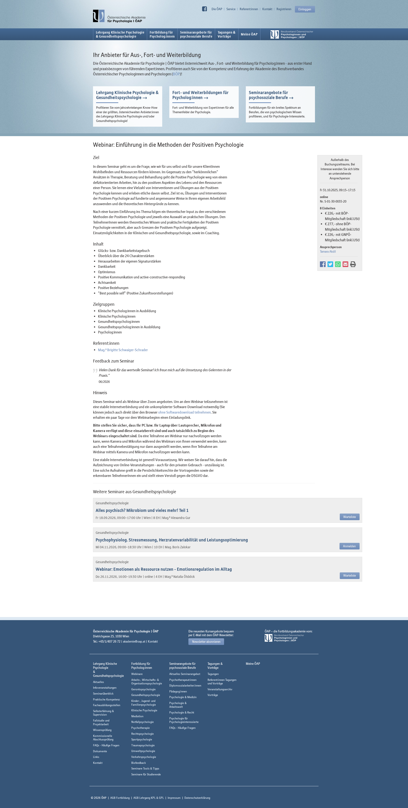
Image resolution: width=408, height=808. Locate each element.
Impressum (174, 797)
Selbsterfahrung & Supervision (103, 713)
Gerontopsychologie (143, 689)
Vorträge (213, 695)
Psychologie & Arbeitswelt (178, 705)
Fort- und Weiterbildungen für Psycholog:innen (200, 95)
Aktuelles (98, 682)
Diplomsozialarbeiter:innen (185, 685)
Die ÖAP (217, 9)
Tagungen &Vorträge (227, 34)
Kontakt (267, 9)
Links (96, 757)
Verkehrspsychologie (143, 757)
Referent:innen (249, 9)
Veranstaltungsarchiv (220, 689)
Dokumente (100, 751)
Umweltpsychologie (143, 751)
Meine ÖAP (249, 34)
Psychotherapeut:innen (182, 680)
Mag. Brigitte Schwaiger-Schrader (123, 350)
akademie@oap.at (134, 641)
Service (230, 9)
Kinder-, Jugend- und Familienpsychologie (143, 702)
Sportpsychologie (141, 739)
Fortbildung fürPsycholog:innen (162, 34)
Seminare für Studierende (146, 774)
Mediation (137, 716)
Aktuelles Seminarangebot (184, 674)
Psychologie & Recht (181, 712)
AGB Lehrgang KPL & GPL (148, 797)
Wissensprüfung (102, 730)
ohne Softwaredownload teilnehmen (184, 412)
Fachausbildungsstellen (106, 705)
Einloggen (304, 9)
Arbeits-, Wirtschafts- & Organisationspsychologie (146, 681)
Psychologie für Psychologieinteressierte (184, 720)
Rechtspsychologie (142, 733)
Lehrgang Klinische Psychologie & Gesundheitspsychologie (120, 34)
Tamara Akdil (328, 251)
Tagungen (213, 674)
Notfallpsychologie (142, 722)
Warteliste (349, 517)
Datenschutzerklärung (197, 797)
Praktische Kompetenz (106, 699)
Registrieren (283, 9)
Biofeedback (138, 763)
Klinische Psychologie (144, 710)
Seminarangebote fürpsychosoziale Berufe (196, 34)
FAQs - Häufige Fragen (106, 745)
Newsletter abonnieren (206, 642)
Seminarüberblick (103, 693)
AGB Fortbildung (120, 797)
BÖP (176, 74)
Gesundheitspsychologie (145, 695)
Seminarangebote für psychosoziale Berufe (268, 95)
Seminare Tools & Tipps (145, 768)
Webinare (137, 674)
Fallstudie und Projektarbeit (101, 722)
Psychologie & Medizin (182, 697)
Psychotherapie (140, 728)
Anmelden (349, 546)
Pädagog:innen (178, 691)
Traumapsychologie (143, 745)
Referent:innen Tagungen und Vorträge (222, 681)
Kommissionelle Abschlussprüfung (103, 737)
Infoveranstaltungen (104, 687)
